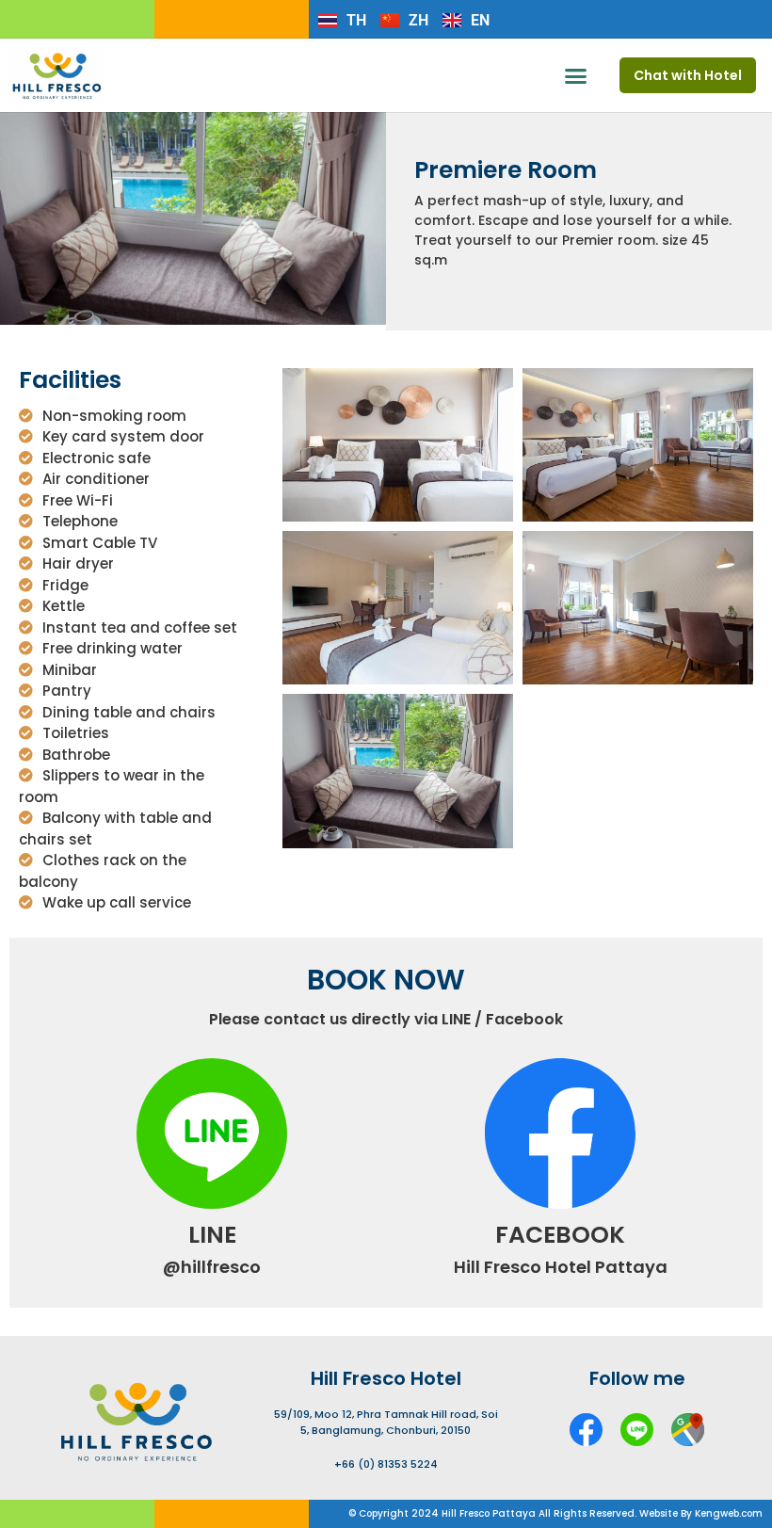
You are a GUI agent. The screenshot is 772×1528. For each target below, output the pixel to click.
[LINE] (212, 1133)
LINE (212, 1234)
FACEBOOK (560, 1234)
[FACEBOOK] (560, 1133)
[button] (576, 75)
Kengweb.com (729, 1513)
